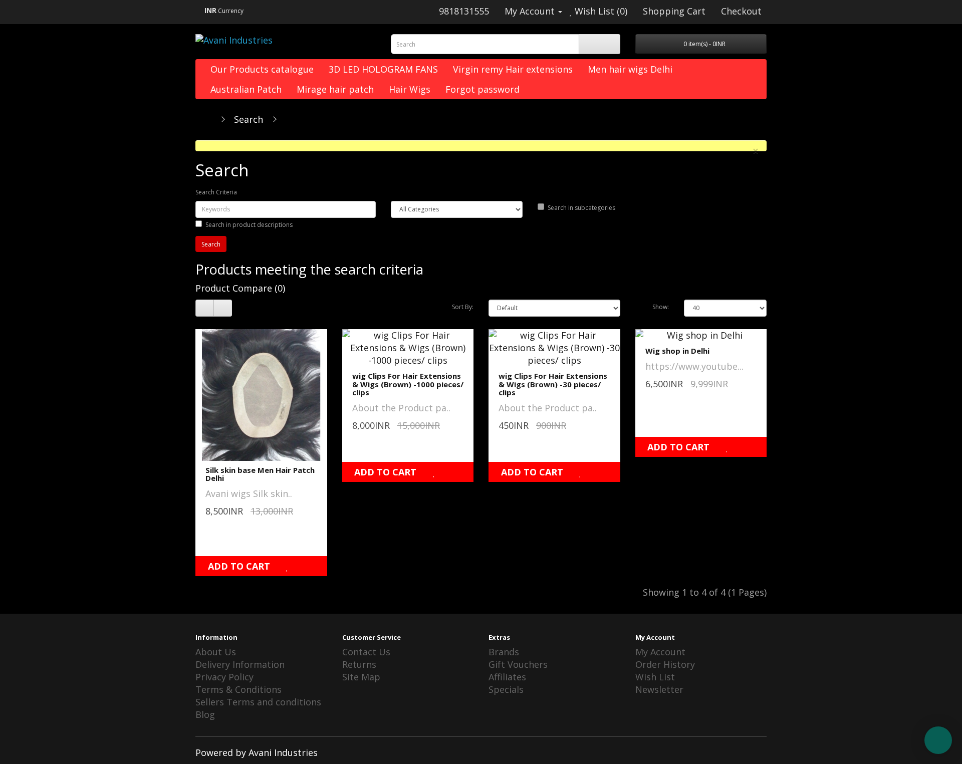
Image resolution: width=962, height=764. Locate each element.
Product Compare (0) (240, 288)
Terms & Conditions (238, 689)
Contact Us (366, 652)
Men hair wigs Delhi (630, 69)
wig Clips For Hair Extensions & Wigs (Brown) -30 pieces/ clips (553, 384)
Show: (660, 307)
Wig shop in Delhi (677, 351)
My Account (660, 652)
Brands (504, 652)
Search (248, 119)
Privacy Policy (224, 677)
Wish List (655, 677)
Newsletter (659, 689)
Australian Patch (246, 89)
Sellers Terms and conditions (258, 702)
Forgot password (482, 89)
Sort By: (462, 307)
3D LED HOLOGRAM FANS (383, 69)
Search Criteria (216, 192)
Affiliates (507, 677)
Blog (205, 714)
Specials (506, 689)
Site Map (361, 677)
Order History (665, 664)
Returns (359, 664)
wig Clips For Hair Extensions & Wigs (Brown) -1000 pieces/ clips (407, 384)
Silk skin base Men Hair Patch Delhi (260, 474)
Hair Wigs (409, 89)
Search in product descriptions (249, 224)
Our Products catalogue (262, 69)
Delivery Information (240, 664)
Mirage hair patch (335, 89)
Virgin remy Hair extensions (513, 69)
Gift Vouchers (518, 664)
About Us (215, 652)
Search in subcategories (581, 207)
